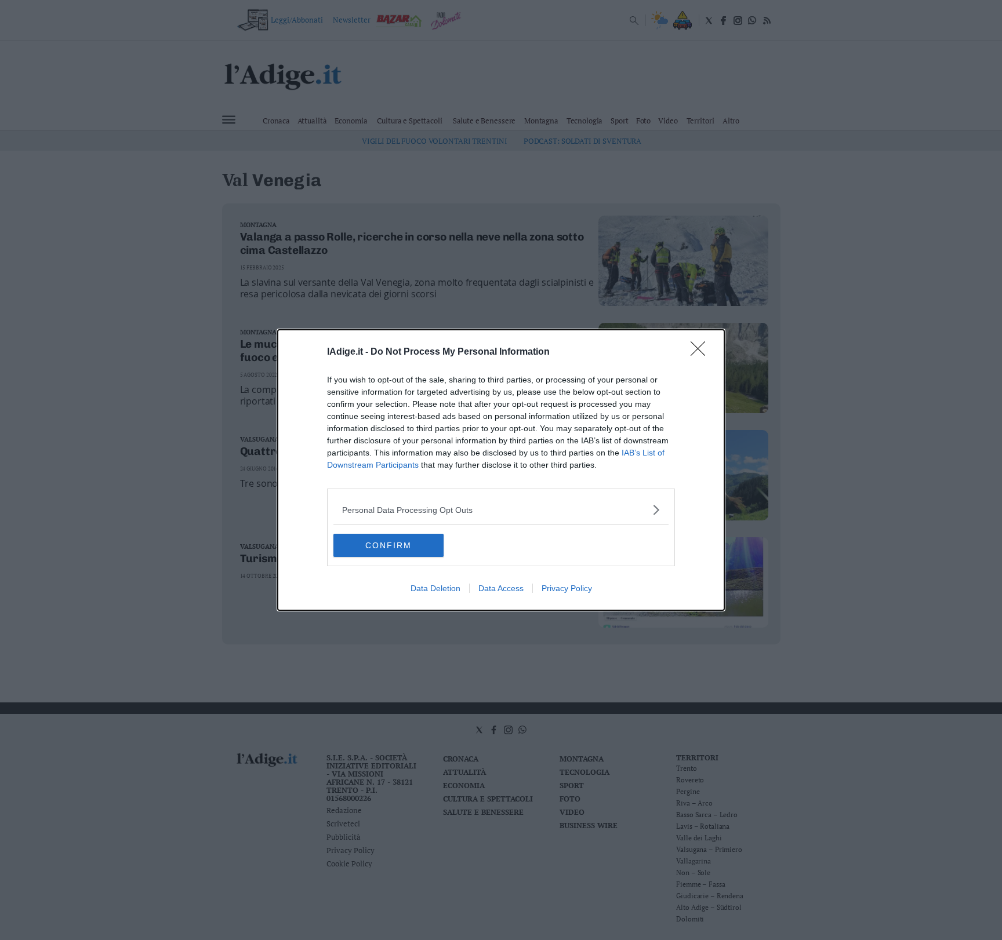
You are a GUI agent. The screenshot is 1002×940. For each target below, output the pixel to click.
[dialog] (501, 470)
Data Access (501, 588)
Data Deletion (435, 588)
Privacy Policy (567, 588)
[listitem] (501, 510)
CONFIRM (388, 545)
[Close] (702, 352)
